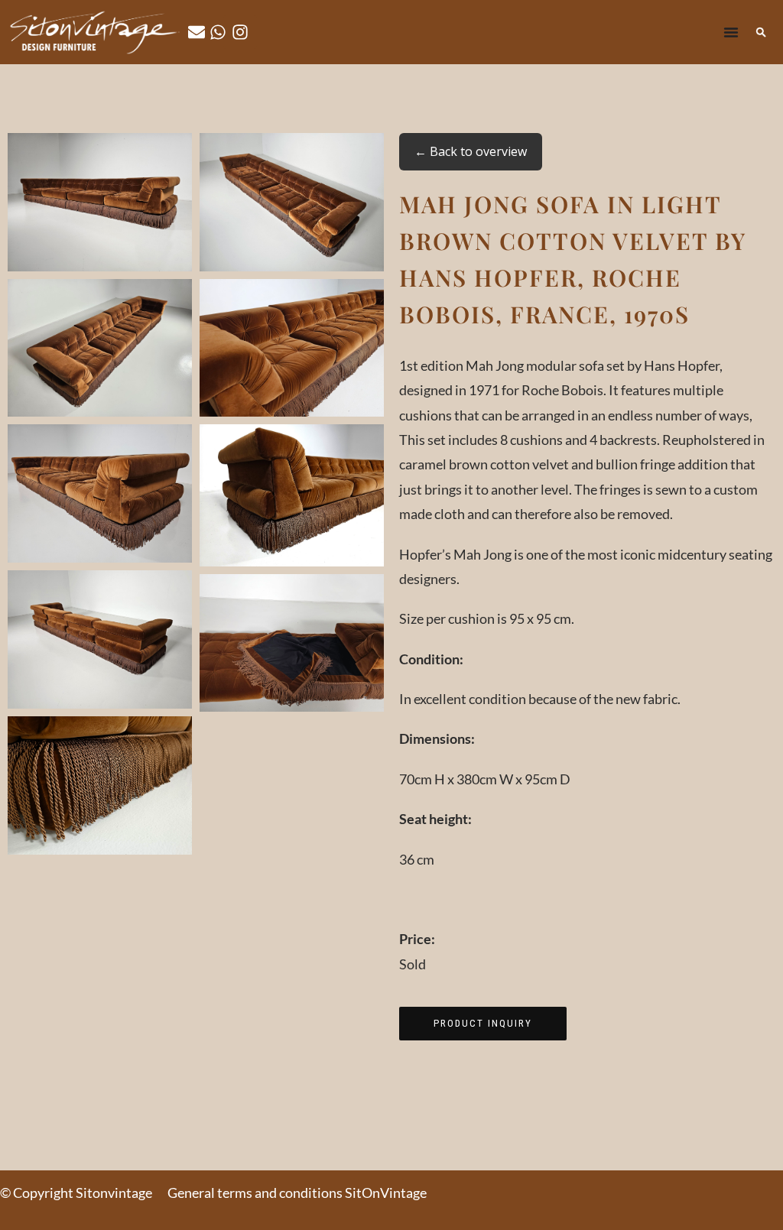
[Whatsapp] (218, 32)
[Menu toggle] (731, 32)
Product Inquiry (483, 1023)
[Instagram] (240, 32)
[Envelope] (196, 32)
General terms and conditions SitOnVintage (297, 1192)
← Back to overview (470, 151)
